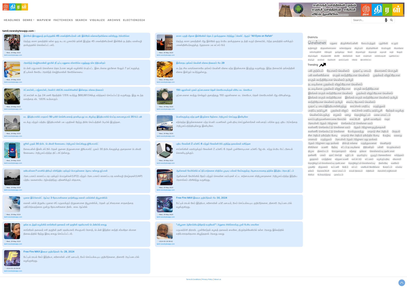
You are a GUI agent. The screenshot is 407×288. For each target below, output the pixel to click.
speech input (386, 20)
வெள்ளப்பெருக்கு (320, 114)
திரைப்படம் (322, 151)
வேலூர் (399, 52)
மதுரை (333, 43)
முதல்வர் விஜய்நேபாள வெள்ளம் (374, 93)
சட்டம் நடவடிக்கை (350, 147)
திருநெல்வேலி (372, 48)
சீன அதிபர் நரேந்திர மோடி (323, 135)
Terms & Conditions (193, 279)
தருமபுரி (383, 52)
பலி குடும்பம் (315, 71)
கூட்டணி (335, 167)
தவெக (363, 151)
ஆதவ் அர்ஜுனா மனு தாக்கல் (323, 143)
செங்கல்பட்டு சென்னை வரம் (357, 123)
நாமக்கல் (321, 60)
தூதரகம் (314, 159)
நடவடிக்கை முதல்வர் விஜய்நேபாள (329, 88)
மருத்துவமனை (369, 143)
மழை (348, 114)
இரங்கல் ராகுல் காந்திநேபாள (324, 97)
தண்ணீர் (312, 155)
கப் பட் (354, 167)
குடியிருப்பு (362, 155)
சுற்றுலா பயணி (341, 159)
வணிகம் (395, 163)
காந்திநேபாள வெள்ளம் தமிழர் (325, 102)
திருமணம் (323, 167)
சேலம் (350, 52)
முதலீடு (311, 167)
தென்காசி (331, 60)
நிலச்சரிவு (383, 163)
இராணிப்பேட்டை (366, 60)
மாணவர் (312, 139)
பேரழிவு (386, 135)
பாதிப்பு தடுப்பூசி (317, 110)
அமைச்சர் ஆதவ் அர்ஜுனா (323, 123)
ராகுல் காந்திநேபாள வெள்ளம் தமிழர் (330, 80)
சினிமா (311, 174)
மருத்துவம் (326, 139)
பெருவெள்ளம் (393, 147)
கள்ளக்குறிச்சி (315, 52)
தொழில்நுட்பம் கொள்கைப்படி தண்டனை (326, 163)
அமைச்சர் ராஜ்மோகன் (387, 170)
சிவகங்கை (398, 48)
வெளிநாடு (385, 143)
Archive (114, 20)
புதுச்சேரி (383, 43)
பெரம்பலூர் (386, 48)
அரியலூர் (328, 52)
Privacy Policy (207, 279)
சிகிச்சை (313, 147)
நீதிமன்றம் (368, 147)
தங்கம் (311, 170)
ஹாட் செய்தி (335, 155)
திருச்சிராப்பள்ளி (349, 43)
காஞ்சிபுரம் (367, 56)
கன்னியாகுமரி (380, 56)
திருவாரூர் (372, 52)
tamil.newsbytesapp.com (13, 55)
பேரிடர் (345, 167)
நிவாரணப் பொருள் (386, 71)
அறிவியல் (370, 170)
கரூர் (391, 52)
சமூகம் (337, 114)
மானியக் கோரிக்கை (370, 167)
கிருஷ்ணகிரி (326, 56)
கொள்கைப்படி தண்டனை (382, 151)
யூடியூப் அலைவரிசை (381, 155)
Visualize (97, 20)
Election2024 (134, 20)
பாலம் (323, 155)
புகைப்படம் (338, 174)
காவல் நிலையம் (355, 170)
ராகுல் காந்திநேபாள (366, 88)
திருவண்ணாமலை (328, 48)
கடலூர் (394, 43)
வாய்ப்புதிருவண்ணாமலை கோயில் (327, 119)
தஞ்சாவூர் (312, 48)
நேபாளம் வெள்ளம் (338, 71)
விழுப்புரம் (359, 48)
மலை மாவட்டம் (382, 114)
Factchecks (63, 20)
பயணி (324, 147)
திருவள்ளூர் (360, 52)
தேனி (358, 56)
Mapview (44, 20)
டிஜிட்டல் (349, 155)
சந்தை (353, 151)
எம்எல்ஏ (399, 167)
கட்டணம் (369, 159)
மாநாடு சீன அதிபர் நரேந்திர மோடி (360, 135)
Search (81, 20)
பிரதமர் (396, 131)
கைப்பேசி (355, 119)
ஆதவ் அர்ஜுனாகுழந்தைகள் (370, 127)
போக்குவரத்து (356, 131)
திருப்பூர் (311, 60)
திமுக (311, 151)
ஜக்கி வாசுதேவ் (372, 119)
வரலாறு (398, 135)
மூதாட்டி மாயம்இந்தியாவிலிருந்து (327, 106)
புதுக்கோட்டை (394, 56)
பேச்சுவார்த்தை (324, 174)
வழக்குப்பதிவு (383, 159)
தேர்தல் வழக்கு (395, 110)
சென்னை (317, 42)
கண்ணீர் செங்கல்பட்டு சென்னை (326, 131)
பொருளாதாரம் (339, 151)
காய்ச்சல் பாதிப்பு (360, 106)
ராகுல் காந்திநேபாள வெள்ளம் (351, 75)
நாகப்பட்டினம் (343, 60)
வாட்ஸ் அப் (357, 159)
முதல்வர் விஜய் (339, 110)
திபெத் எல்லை (349, 143)
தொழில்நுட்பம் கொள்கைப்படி (361, 163)
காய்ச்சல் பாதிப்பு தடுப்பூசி (367, 110)
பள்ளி (380, 147)
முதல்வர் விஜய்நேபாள (386, 75)
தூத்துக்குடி (339, 52)
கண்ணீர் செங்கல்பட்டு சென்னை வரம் (329, 127)
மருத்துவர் (379, 106)
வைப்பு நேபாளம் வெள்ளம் (360, 102)
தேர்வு (334, 147)
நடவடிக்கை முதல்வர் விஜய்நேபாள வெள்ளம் (335, 84)
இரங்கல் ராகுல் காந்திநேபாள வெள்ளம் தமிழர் (371, 97)
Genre (27, 20)
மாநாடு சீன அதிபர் (378, 131)
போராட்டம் (387, 167)
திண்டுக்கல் (347, 56)
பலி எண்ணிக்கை (318, 75)
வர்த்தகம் (399, 155)
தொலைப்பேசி (323, 170)
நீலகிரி (336, 56)
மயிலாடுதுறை (345, 48)
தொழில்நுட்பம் (362, 114)
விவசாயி (397, 159)
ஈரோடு (354, 60)
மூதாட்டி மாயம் (362, 71)
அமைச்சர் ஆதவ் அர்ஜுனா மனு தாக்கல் (356, 139)
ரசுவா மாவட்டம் (339, 170)
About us (217, 279)
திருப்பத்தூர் (312, 56)
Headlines (12, 20)
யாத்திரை (326, 159)
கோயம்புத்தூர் (368, 43)
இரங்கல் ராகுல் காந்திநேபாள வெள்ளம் (330, 93)
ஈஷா (387, 119)
